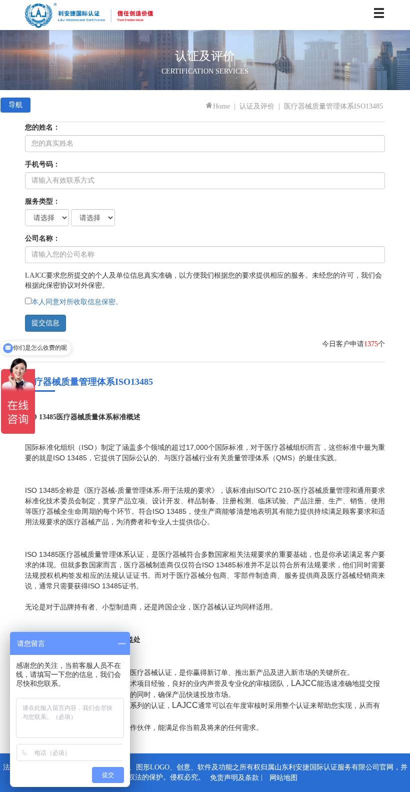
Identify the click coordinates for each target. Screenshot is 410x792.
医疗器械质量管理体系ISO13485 (333, 106)
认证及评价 (257, 106)
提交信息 (46, 323)
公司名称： (42, 238)
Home (221, 106)
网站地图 (284, 777)
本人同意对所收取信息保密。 (77, 302)
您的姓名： (42, 127)
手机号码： (42, 164)
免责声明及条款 (234, 777)
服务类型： (42, 201)
